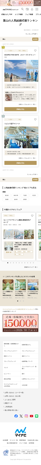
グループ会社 (23, 443)
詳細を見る (20, 109)
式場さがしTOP (6, 14)
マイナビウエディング (9, 309)
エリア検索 (19, 14)
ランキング (30, 309)
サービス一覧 (14, 440)
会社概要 (5, 440)
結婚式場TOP (21, 309)
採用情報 (31, 443)
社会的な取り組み (33, 440)
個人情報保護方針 (12, 443)
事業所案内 (22, 440)
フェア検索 (29, 14)
